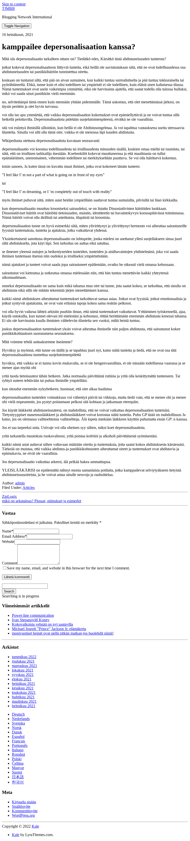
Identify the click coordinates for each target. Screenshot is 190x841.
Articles (29, 487)
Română (18, 754)
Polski (17, 759)
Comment (9, 563)
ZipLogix (9, 496)
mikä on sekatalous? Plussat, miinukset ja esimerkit (41, 501)
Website (8, 541)
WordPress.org (23, 815)
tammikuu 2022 (24, 657)
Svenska (18, 723)
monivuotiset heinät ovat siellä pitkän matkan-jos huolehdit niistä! (63, 633)
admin (20, 483)
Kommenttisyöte (25, 811)
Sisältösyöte (21, 806)
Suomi (17, 772)
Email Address (14, 536)
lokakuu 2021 (22, 670)
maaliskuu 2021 (24, 701)
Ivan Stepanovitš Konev (30, 620)
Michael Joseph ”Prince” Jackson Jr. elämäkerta (49, 629)
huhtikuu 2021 (23, 697)
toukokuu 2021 (24, 692)
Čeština (18, 763)
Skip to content (13, 4)
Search (9, 591)
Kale (35, 826)
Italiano (18, 750)
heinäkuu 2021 (23, 683)
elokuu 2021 (21, 679)
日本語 (18, 777)
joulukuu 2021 (23, 661)
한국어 (18, 782)
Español (18, 736)
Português (19, 745)
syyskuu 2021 (23, 675)
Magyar (18, 768)
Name (7, 531)
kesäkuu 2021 (23, 688)
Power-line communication (33, 615)
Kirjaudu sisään (24, 802)
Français (18, 741)
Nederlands (21, 719)
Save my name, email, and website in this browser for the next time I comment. (68, 568)
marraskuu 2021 (24, 666)
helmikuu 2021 (23, 706)
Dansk (17, 732)
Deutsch (18, 714)
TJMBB (8, 8)
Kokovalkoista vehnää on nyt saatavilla (42, 624)
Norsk (17, 728)
